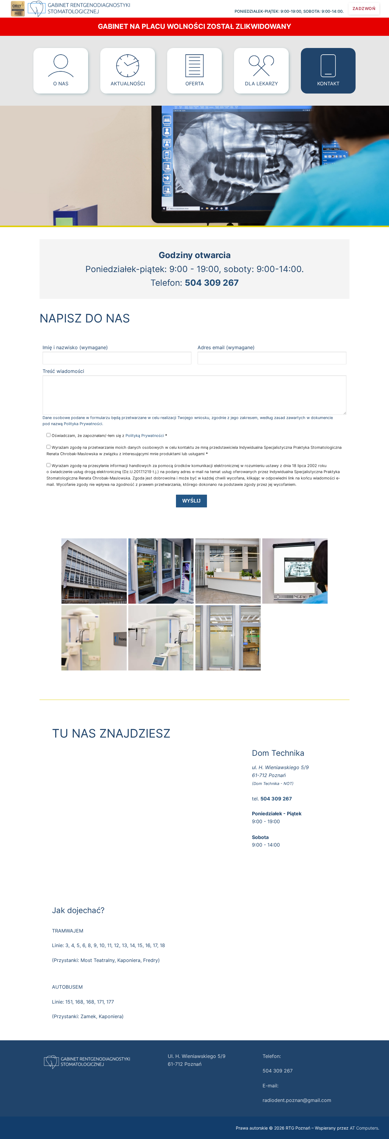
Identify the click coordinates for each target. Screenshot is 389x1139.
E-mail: (270, 1086)
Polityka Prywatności (83, 423)
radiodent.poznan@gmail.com (297, 1100)
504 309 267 (278, 1071)
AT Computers (364, 1127)
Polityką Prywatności (145, 435)
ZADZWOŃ (364, 8)
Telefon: (272, 1056)
